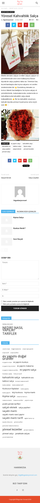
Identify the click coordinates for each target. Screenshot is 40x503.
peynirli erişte (29, 400)
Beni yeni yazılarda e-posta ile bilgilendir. (16, 304)
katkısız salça (17, 146)
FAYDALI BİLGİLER (7, 324)
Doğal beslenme (16, 349)
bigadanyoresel (8, 20)
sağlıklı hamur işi (29, 418)
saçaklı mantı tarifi (12, 418)
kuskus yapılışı (25, 389)
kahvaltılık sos (6, 146)
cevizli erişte (6, 349)
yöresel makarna (29, 430)
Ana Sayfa (4, 8)
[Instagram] (23, 490)
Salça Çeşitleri (34, 178)
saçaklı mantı (9, 411)
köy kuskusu (17, 392)
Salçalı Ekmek (6, 178)
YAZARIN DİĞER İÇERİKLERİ (26, 211)
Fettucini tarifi (18, 374)
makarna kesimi (7, 400)
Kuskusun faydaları (10, 388)
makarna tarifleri (18, 400)
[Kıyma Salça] (6, 220)
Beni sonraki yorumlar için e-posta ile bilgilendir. (18, 301)
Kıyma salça (27, 146)
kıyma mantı (29, 392)
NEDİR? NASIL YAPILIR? (16, 8)
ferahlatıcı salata (7, 374)
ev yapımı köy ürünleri (9, 366)
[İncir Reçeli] (6, 242)
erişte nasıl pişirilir (28, 349)
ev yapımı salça (15, 143)
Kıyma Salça (18, 217)
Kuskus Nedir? (19, 228)
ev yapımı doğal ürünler (14, 357)
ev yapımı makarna (25, 366)
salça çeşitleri (6, 149)
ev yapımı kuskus (20, 362)
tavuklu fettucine (7, 422)
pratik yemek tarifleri (11, 404)
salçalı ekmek (17, 149)
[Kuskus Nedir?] (6, 231)
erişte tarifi (5, 352)
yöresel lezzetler (29, 149)
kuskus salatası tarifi (17, 385)
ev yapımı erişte (7, 362)
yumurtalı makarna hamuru (10, 426)
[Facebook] (17, 490)
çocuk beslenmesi (7, 437)
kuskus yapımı (6, 392)
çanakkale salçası (22, 433)
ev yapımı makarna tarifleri (10, 370)
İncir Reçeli (18, 239)
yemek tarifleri (18, 422)
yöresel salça (6, 151)
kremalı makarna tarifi (21, 381)
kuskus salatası (6, 385)
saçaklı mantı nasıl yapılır (13, 414)
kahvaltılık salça (27, 143)
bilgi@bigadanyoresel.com (27, 475)
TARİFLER (9, 333)
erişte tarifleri (14, 352)
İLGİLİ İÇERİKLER (8, 211)
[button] (37, 3)
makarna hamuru (22, 396)
